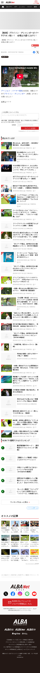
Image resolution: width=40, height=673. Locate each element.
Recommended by (30, 564)
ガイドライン (12, 644)
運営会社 (30, 639)
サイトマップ (31, 649)
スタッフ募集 (22, 639)
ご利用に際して (23, 642)
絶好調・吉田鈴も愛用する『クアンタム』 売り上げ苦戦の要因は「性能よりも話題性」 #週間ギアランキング (25, 422)
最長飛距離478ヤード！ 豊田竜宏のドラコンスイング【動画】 (28, 448)
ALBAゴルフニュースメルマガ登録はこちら (22, 602)
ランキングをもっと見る (19, 502)
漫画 (35, 7)
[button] (20, 145)
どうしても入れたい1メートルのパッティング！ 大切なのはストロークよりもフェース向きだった (25, 279)
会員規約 (30, 642)
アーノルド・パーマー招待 (12, 91)
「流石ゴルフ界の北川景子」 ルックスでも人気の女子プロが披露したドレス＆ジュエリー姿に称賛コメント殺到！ (26, 315)
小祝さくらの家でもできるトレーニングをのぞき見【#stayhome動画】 (27, 469)
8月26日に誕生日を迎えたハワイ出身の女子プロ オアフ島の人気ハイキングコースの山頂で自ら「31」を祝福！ (26, 235)
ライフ (29, 7)
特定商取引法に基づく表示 (24, 644)
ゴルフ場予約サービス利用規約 (11, 647)
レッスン (22, 7)
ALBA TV (5, 57)
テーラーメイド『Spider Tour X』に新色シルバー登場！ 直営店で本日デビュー (27, 255)
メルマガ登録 (36, 3)
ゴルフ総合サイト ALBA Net (9, 575)
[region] (20, 7)
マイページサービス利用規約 (29, 647)
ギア (15, 7)
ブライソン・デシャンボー (14, 94)
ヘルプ (25, 649)
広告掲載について (11, 639)
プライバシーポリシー (12, 642)
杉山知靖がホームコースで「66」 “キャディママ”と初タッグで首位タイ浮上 (27, 154)
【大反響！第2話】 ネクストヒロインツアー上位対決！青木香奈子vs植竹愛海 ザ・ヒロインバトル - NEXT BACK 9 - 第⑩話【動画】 (27, 302)
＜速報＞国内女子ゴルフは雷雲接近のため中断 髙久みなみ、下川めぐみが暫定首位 (25, 368)
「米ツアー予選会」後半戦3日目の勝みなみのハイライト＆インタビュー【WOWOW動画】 (25, 268)
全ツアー (9, 7)
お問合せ (19, 649)
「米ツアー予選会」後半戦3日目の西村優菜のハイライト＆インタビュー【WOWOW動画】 (25, 335)
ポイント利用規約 (10, 649)
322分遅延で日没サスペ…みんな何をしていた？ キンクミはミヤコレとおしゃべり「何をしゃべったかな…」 (25, 168)
